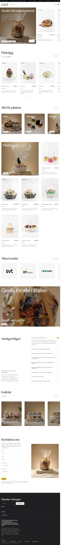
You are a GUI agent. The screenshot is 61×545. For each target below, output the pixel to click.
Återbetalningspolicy (12, 541)
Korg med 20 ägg (4, 204)
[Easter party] (28, 89)
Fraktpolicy (20, 541)
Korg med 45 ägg (24, 204)
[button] (13, 4)
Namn (2, 450)
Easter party (22, 86)
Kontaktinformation (35, 541)
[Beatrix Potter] (47, 89)
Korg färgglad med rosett (46, 167)
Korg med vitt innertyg (25, 240)
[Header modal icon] (14, 4)
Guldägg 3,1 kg (40, 34)
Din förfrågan (4, 469)
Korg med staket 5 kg (5, 240)
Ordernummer (4, 462)
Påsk (21, 88)
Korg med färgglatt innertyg (47, 204)
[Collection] (11, 124)
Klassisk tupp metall (5, 86)
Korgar (43, 170)
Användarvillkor (27, 541)
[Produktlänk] (46, 20)
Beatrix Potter (41, 86)
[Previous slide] (30, 40)
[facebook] (2, 506)
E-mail (2, 456)
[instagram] (4, 506)
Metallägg (39, 37)
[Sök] (55, 4)
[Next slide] (33, 40)
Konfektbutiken (8, 542)
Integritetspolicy (4, 541)
